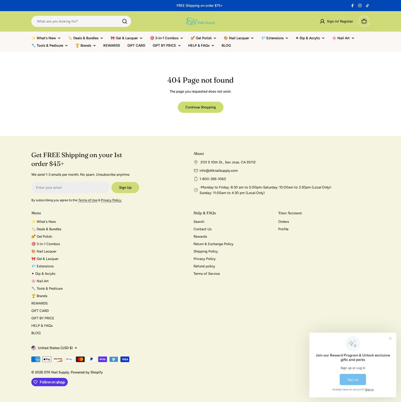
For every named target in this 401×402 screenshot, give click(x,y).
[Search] (124, 21)
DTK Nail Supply (56, 372)
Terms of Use (87, 200)
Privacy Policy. (111, 200)
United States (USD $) (55, 348)
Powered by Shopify (87, 372)
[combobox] (81, 21)
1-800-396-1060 (213, 179)
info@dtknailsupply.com (219, 171)
